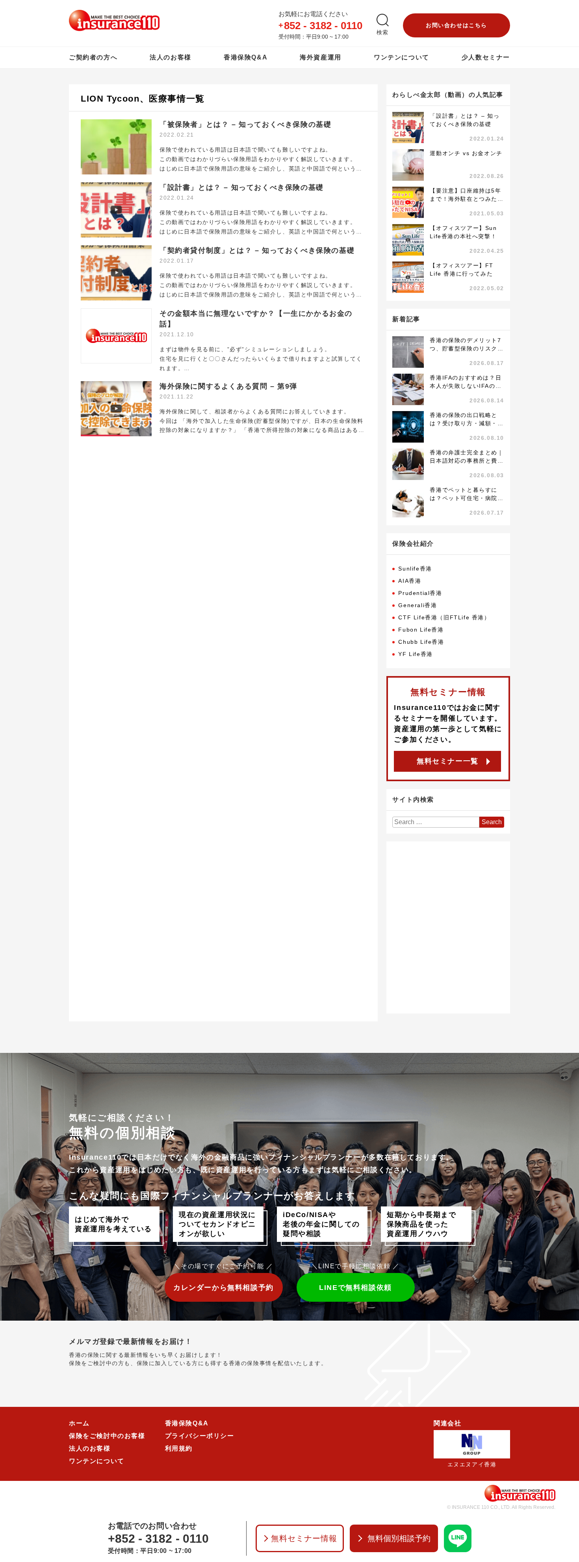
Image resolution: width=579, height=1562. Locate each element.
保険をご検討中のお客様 (107, 1435)
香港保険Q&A (245, 57)
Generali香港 (417, 605)
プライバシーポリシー (199, 1435)
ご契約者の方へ (93, 57)
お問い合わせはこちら (456, 25)
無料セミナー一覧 (448, 761)
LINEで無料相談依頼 (355, 1287)
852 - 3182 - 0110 (323, 25)
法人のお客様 (170, 57)
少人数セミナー (486, 57)
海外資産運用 (320, 57)
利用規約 (179, 1448)
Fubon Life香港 (421, 629)
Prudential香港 (420, 593)
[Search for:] (435, 822)
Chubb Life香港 (421, 642)
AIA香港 (409, 581)
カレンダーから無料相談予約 (223, 1287)
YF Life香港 (415, 654)
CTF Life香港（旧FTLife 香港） (444, 617)
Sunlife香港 (415, 568)
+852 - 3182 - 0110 (158, 1538)
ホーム (79, 1423)
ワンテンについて (401, 57)
